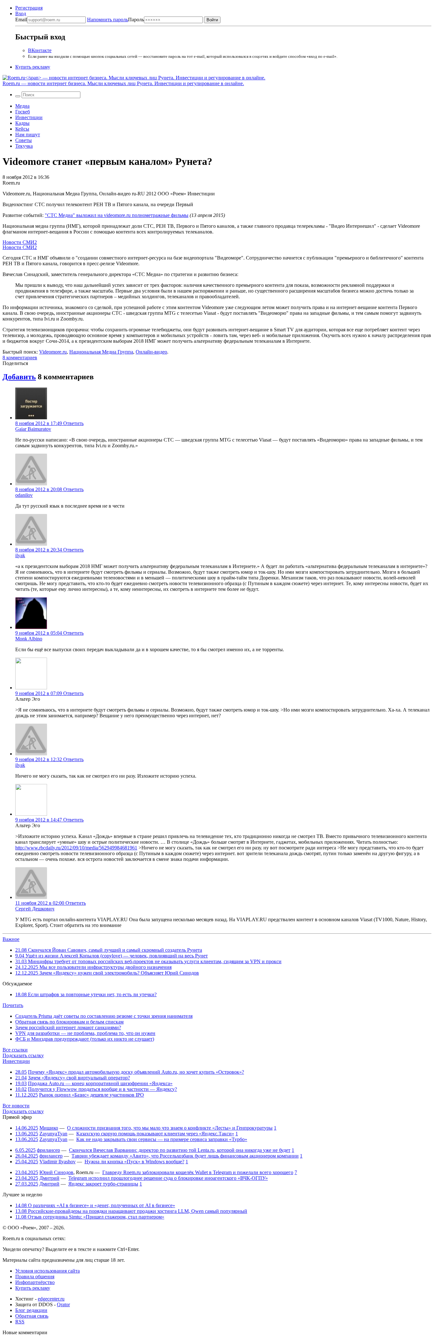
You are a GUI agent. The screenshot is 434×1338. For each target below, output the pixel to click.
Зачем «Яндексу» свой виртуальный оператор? (79, 1077)
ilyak (20, 555)
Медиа (22, 106)
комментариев (20, 357)
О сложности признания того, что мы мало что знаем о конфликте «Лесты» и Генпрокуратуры (170, 1128)
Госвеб (22, 111)
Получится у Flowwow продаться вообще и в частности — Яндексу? (102, 1089)
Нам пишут (27, 134)
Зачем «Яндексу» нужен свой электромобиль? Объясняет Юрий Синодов (107, 973)
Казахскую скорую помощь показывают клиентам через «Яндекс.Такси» (155, 1133)
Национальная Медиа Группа (101, 352)
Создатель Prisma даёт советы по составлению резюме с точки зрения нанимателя (104, 1016)
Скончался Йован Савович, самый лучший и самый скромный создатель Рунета (108, 950)
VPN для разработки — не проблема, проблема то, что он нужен (85, 1033)
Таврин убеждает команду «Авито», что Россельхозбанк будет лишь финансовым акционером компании (185, 1156)
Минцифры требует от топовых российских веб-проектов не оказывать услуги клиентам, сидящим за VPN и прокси (148, 961)
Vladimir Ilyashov (57, 1161)
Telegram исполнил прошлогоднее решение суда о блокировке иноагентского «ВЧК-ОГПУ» (168, 1178)
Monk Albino (28, 638)
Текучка (24, 146)
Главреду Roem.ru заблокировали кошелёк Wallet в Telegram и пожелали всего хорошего (197, 1172)
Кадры (22, 123)
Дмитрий (49, 1178)
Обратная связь (31, 1316)
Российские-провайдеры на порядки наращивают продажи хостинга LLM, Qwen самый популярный (131, 1211)
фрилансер (48, 1150)
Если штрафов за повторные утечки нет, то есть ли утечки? (86, 994)
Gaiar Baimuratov (33, 429)
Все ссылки (15, 1049)
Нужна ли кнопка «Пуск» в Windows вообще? (134, 1161)
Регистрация (29, 7)
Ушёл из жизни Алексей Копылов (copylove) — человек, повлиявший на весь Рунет (111, 955)
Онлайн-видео (151, 352)
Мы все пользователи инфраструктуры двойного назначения (93, 967)
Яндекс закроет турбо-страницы (103, 1183)
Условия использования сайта (47, 1271)
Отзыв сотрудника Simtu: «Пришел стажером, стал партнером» (89, 1217)
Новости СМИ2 (20, 242)
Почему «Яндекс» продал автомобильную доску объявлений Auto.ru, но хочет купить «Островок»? (136, 1072)
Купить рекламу (32, 67)
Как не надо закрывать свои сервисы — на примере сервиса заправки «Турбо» (161, 1139)
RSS (19, 1321)
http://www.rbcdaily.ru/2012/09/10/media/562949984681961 (76, 847)
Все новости (16, 1105)
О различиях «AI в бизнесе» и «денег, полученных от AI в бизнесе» (95, 1205)
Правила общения (34, 1276)
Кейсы (22, 129)
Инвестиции (29, 117)
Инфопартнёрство (35, 1282)
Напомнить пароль (107, 19)
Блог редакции (31, 1310)
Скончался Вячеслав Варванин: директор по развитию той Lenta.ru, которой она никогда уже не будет (179, 1150)
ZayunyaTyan (53, 1133)
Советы (23, 140)
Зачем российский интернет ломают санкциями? (68, 1027)
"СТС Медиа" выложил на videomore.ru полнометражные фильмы (116, 215)
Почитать (13, 1005)
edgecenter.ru (51, 1298)
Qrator (63, 1304)
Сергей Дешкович (34, 908)
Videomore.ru (53, 352)
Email (21, 19)
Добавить (19, 377)
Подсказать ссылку (23, 1055)
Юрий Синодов (56, 1172)
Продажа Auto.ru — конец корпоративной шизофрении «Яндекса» (100, 1083)
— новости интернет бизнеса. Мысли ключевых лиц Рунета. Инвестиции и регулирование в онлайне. (123, 83)
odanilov (24, 495)
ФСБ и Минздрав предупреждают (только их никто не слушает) (84, 1039)
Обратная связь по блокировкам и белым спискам (69, 1021)
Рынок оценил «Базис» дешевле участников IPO (91, 1095)
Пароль (115, 19)
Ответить (73, 423)
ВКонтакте (39, 50)
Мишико (48, 1128)
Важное (11, 939)
